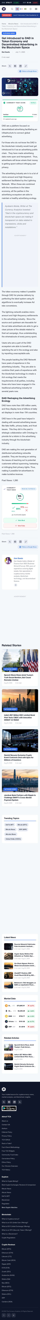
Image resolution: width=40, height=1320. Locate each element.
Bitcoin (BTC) (22, 825)
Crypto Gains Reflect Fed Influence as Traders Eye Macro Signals (23, 956)
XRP (3, 1298)
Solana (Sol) (6, 1279)
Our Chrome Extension (10, 1166)
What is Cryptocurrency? (10, 1219)
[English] (17, 9)
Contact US (6, 1125)
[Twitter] (10, 66)
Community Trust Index (10, 1155)
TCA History (6, 1170)
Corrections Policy (8, 1158)
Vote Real (21, 520)
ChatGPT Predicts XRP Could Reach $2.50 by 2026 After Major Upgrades (24, 975)
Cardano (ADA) (7, 1302)
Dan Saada (18, 558)
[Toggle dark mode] (30, 9)
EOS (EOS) (6, 1268)
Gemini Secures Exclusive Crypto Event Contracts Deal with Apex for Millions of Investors (18, 757)
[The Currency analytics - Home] (4, 9)
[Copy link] (26, 66)
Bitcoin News (10, 829)
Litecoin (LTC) (7, 1256)
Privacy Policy (7, 1136)
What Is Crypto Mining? (10, 1181)
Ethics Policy (6, 1162)
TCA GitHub (6, 1140)
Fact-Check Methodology (11, 1147)
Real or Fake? (7, 1143)
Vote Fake (21, 526)
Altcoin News (6, 1192)
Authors (4, 1128)
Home (4, 24)
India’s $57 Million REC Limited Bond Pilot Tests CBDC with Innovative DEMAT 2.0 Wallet (19, 717)
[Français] (21, 9)
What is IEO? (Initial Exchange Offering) (16, 1226)
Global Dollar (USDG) (13, 839)
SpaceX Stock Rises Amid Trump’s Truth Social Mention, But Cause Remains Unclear (18, 677)
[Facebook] (15, 66)
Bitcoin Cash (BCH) (8, 1260)
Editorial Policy (7, 1132)
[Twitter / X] (4, 1102)
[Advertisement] (20, 259)
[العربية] (25, 9)
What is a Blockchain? (10, 1234)
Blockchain (6, 1200)
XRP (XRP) (23, 829)
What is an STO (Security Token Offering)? (17, 1230)
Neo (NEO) (5, 1283)
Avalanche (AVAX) (8, 1275)
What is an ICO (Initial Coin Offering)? (15, 1222)
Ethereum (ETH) (7, 1253)
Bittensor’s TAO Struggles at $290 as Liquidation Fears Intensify (25, 985)
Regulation (5, 1204)
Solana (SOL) (6, 1294)
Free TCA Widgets (8, 1151)
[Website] (15, 585)
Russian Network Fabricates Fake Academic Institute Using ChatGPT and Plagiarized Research (24, 947)
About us (5, 1121)
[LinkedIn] (14, 1102)
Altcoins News (13, 24)
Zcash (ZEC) (6, 1271)
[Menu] (36, 9)
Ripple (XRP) (6, 1264)
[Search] (12, 9)
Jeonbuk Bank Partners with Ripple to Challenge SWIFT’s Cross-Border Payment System (20, 797)
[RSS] (20, 1102)
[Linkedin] (20, 66)
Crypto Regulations (8, 1238)
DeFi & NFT (10, 825)
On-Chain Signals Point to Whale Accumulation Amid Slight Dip (24, 965)
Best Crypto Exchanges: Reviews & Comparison (19, 1185)
